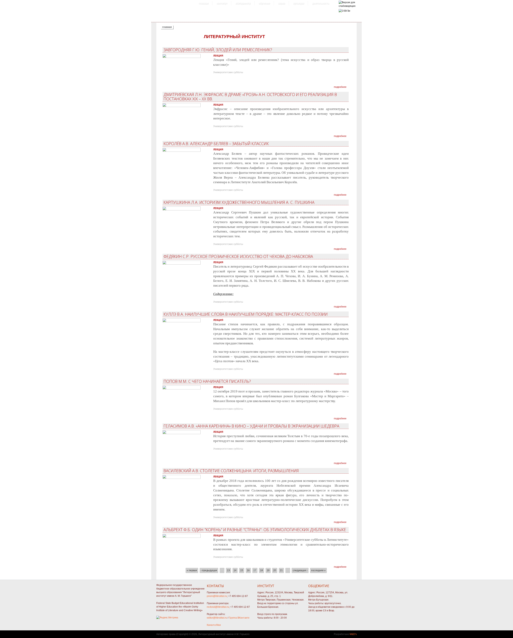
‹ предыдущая (209, 570)
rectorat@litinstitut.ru (218, 607)
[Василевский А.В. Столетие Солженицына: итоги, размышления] (182, 478)
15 (241, 570)
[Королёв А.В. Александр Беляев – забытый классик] (182, 151)
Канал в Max (214, 625)
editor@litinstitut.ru (217, 617)
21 (281, 570)
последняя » (318, 570)
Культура (298, 3)
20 (274, 570)
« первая (192, 570)
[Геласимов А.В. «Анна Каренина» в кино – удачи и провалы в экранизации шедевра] (182, 433)
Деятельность (320, 3)
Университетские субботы (228, 72)
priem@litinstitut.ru (217, 596)
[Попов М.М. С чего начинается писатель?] (182, 388)
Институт (221, 3)
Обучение (264, 3)
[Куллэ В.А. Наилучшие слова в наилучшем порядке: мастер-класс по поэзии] (182, 321)
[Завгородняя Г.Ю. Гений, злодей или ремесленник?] (182, 57)
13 (228, 570)
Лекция (218, 55)
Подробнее (340, 87)
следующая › (300, 570)
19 (268, 570)
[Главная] (347, 6)
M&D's (353, 634)
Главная (203, 3)
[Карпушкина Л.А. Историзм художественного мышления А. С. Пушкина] (182, 209)
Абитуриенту (242, 3)
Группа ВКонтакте (239, 617)
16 (248, 570)
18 (261, 570)
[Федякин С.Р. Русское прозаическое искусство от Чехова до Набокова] (182, 263)
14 (235, 570)
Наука (281, 3)
